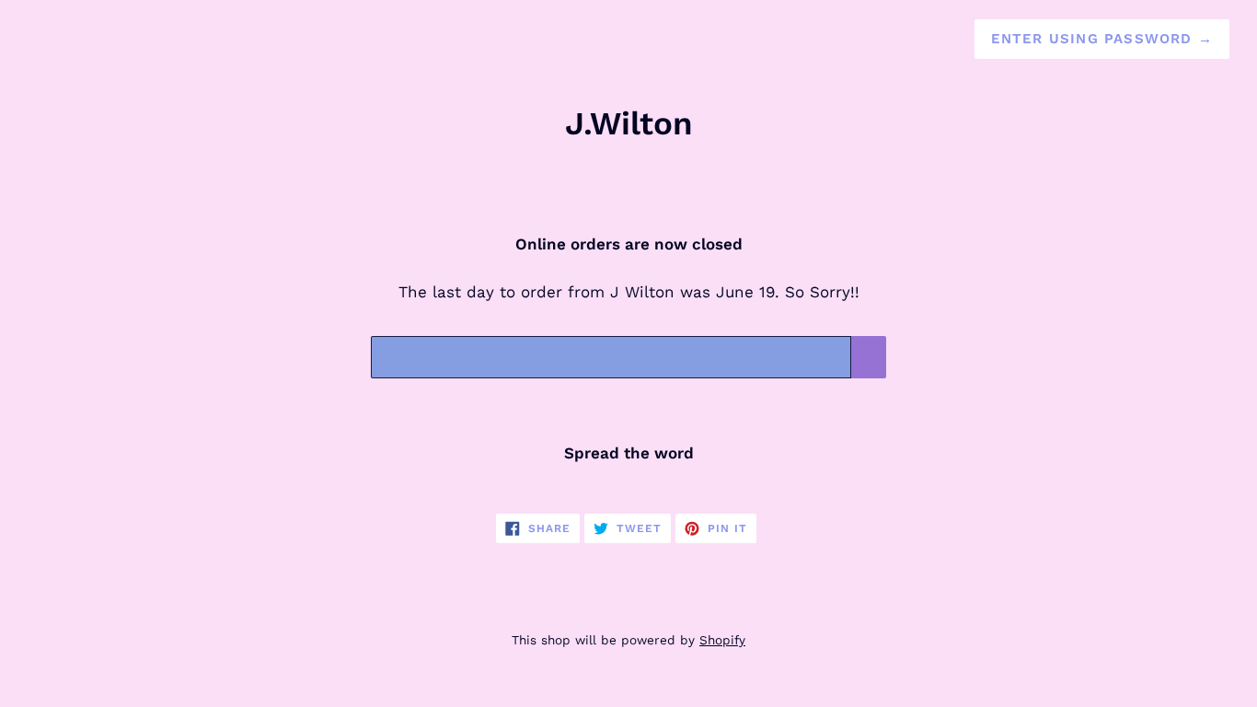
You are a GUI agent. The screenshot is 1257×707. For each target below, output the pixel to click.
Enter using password (1102, 38)
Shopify (722, 639)
